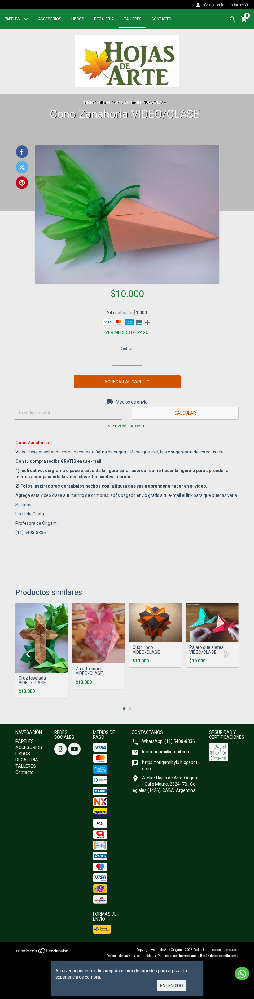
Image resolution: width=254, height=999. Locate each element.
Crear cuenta (214, 5)
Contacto (161, 19)
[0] (244, 21)
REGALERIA (104, 19)
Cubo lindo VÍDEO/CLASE (146, 649)
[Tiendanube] (42, 952)
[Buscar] (232, 19)
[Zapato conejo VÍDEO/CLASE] (98, 633)
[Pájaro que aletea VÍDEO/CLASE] (212, 622)
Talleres (103, 102)
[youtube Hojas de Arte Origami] (74, 749)
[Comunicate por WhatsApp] (242, 973)
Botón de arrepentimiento (219, 955)
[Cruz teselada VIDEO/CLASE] (41, 638)
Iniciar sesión (238, 5)
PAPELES (12, 19)
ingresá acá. (188, 955)
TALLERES (132, 19)
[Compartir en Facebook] (22, 151)
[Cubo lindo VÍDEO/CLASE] (155, 622)
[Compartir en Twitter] (22, 167)
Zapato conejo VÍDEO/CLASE (90, 671)
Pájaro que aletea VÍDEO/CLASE (206, 649)
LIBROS (77, 19)
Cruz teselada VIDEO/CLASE (32, 680)
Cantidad (127, 348)
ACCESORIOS (49, 19)
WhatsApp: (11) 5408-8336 (168, 741)
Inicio (88, 102)
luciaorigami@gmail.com (166, 751)
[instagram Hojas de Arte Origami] (60, 749)
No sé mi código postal (127, 426)
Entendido (171, 985)
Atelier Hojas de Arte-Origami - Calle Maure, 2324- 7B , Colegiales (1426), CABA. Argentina (165, 784)
